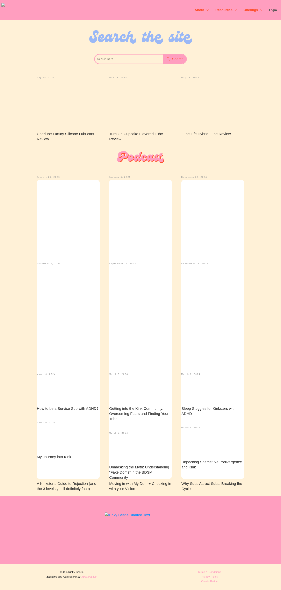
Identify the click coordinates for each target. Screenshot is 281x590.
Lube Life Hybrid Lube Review (206, 134)
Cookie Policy (209, 581)
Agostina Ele (88, 576)
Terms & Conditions (209, 572)
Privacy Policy (209, 576)
